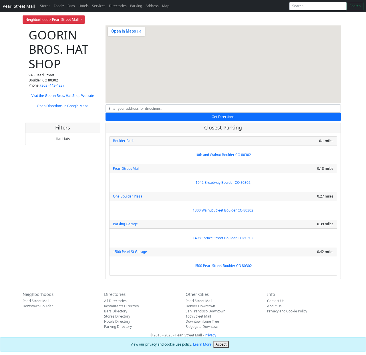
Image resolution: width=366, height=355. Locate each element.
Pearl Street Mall (19, 6)
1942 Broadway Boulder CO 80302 (223, 182)
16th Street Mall (198, 316)
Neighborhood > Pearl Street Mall (52, 19)
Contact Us (276, 300)
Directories (118, 5)
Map (165, 5)
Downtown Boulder (38, 306)
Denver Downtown (200, 306)
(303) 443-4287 (52, 85)
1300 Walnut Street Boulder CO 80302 (223, 210)
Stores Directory (117, 316)
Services (99, 5)
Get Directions (223, 116)
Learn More (202, 344)
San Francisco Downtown (205, 311)
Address (152, 5)
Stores (45, 5)
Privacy (210, 335)
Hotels (83, 5)
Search (355, 5)
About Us (274, 306)
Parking (136, 5)
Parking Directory (118, 326)
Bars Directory (115, 311)
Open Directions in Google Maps (62, 105)
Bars (71, 5)
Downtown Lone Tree (202, 321)
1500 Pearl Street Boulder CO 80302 (223, 265)
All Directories (115, 300)
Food (57, 5)
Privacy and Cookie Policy (287, 311)
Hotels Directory (117, 321)
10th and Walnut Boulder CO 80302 (223, 154)
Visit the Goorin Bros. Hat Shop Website (62, 95)
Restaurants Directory (121, 306)
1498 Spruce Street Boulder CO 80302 (223, 238)
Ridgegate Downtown (202, 326)
